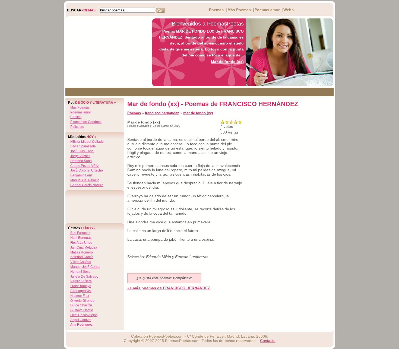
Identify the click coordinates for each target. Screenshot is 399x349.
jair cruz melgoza (83, 247)
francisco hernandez (162, 113)
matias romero (81, 252)
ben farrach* (80, 233)
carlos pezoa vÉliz (84, 166)
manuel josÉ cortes (85, 267)
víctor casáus (80, 262)
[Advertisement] (106, 52)
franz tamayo (80, 286)
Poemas (216, 10)
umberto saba (81, 161)
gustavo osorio (81, 310)
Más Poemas (239, 10)
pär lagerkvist (80, 291)
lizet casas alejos (83, 315)
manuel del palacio (84, 180)
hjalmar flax (79, 296)
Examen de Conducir (86, 122)
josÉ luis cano (82, 151)
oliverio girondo (82, 301)
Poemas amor (267, 10)
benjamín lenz (81, 175)
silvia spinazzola (83, 146)
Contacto (268, 340)
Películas (77, 127)
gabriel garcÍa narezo (86, 185)
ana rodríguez (81, 324)
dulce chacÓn (81, 305)
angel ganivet (80, 320)
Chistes (75, 117)
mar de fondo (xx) (198, 113)
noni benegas (80, 238)
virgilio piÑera (81, 281)
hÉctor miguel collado (87, 142)
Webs (288, 10)
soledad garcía (81, 257)
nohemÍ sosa (80, 272)
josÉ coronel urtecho (86, 170)
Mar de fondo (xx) (227, 61)
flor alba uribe (81, 243)
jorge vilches (80, 156)
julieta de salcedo (84, 276)
